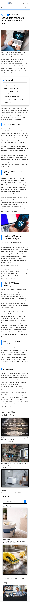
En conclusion (7, 102)
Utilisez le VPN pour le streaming (12, 96)
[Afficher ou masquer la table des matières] (21, 80)
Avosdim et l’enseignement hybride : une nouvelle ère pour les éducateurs (14, 596)
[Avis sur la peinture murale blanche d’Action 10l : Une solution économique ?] (15, 523)
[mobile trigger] (2, 3)
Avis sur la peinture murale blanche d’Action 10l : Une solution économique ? (15, 541)
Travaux (3, 441)
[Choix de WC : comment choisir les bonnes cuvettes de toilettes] (15, 478)
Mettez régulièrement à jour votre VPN (13, 99)
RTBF (3, 329)
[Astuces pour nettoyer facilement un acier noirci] (15, 559)
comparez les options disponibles (17, 148)
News (4, 576)
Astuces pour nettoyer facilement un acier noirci (13, 578)
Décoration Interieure (7, 493)
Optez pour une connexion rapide (12, 88)
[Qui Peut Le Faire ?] (10, 3)
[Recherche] (24, 3)
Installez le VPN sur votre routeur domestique (12, 92)
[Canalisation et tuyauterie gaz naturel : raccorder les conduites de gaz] (15, 453)
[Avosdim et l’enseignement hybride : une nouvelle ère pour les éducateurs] (15, 593)
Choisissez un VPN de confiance (12, 85)
